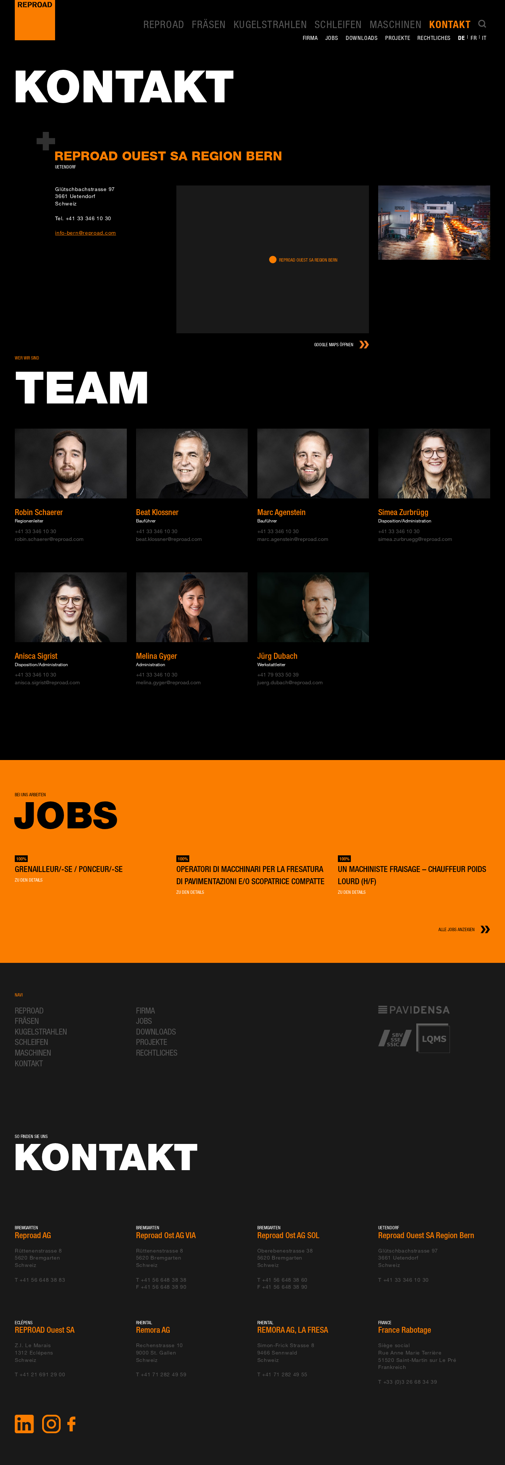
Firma (310, 37)
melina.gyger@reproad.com (168, 682)
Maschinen (396, 24)
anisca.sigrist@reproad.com (47, 682)
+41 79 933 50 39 (278, 674)
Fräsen (209, 24)
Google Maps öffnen (333, 344)
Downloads (362, 37)
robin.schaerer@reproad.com (49, 539)
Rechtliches (434, 37)
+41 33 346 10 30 (88, 218)
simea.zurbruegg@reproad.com (415, 539)
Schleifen (338, 24)
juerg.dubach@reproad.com (290, 682)
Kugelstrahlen (270, 24)
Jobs (331, 37)
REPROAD (164, 24)
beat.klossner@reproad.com (169, 539)
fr (474, 37)
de (461, 37)
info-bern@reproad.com (85, 232)
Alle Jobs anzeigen (456, 929)
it (484, 37)
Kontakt (450, 24)
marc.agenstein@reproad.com (292, 539)
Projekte (397, 37)
